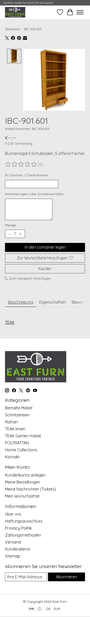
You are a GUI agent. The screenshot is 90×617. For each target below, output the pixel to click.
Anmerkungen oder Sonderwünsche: (34, 194)
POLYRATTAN (17, 442)
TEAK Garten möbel (23, 435)
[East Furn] (15, 12)
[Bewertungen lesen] (21, 164)
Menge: (11, 225)
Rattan (11, 421)
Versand (13, 542)
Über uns (13, 514)
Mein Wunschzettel (22, 496)
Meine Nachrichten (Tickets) (30, 489)
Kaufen (45, 268)
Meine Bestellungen (22, 482)
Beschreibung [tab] (20, 302)
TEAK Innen (15, 428)
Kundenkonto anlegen (25, 475)
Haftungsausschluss (23, 521)
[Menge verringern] (9, 234)
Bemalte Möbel (18, 407)
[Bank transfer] (31, 609)
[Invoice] (39, 609)
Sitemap (12, 556)
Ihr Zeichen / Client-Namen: (27, 175)
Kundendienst (17, 549)
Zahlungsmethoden (23, 535)
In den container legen (45, 247)
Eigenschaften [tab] (52, 302)
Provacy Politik (18, 528)
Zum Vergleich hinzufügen (30, 278)
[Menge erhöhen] (20, 234)
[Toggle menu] (80, 12)
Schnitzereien (17, 414)
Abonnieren (66, 576)
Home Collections (21, 449)
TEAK (9, 322)
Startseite (12, 29)
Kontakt (12, 456)
